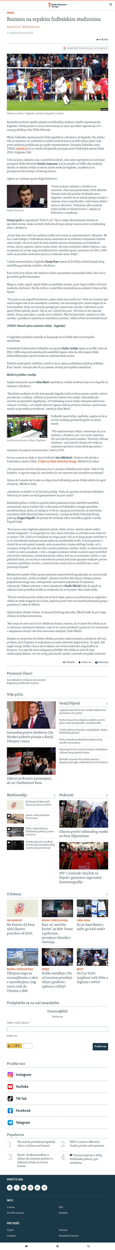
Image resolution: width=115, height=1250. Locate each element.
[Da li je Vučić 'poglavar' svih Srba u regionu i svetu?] (92, 957)
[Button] (102, 40)
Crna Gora (83, 920)
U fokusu (14, 894)
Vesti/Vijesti (69, 704)
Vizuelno (11, 1236)
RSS (61, 1207)
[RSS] (37, 1187)
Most (80, 969)
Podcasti (66, 795)
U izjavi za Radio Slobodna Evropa (57, 461)
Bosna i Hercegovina (55, 920)
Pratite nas (100, 1046)
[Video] (26, 1246)
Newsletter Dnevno (68, 1236)
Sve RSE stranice (15, 1213)
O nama (11, 1207)
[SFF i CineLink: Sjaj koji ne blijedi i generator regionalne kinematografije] (83, 855)
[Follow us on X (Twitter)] (16, 1187)
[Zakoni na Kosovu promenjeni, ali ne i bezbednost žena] (31, 761)
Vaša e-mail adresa (18, 1023)
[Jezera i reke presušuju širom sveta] (15, 818)
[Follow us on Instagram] (30, 1187)
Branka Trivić (14, 27)
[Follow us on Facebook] (10, 1187)
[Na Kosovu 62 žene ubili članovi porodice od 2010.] (15, 805)
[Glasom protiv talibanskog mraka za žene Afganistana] (83, 814)
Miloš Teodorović (31, 27)
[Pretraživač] (88, 1246)
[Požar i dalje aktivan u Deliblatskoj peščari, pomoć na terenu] (15, 832)
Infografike (14, 920)
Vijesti (10, 1230)
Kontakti (63, 1213)
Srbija (10, 13)
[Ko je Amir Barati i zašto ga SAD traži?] (92, 908)
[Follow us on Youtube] (24, 1187)
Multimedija (17, 795)
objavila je (22, 149)
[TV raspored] (44, 1187)
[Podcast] (57, 1246)
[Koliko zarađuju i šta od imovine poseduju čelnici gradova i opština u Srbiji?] (57, 957)
